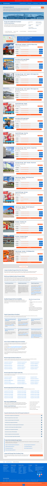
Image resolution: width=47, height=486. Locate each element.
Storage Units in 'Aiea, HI (20, 365)
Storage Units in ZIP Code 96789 (35, 394)
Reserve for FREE (21, 14)
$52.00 (41, 182)
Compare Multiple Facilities (13, 14)
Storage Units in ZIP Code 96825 (8, 397)
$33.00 (41, 228)
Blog (40, 3)
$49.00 (41, 108)
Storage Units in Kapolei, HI (8, 363)
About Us (44, 3)
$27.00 (41, 243)
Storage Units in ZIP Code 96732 (35, 397)
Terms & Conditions (30, 471)
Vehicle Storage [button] (35, 3)
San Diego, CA (25, 472)
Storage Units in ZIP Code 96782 (8, 392)
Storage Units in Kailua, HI (20, 368)
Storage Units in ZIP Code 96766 (21, 397)
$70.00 (41, 184)
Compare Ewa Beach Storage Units (36, 455)
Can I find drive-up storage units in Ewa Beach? (11, 422)
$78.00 (41, 256)
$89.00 (41, 82)
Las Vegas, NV (20, 471)
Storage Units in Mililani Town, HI (8, 380)
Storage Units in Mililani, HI (34, 365)
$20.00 (41, 93)
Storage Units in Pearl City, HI (8, 365)
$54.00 (41, 110)
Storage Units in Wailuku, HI (34, 383)
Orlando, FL (24, 471)
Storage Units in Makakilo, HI (34, 363)
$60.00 (41, 112)
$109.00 (41, 51)
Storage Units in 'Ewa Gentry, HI (35, 380)
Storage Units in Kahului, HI (21, 380)
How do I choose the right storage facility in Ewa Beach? (12, 436)
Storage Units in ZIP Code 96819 (21, 392)
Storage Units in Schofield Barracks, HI (9, 383)
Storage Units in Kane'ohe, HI (34, 378)
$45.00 (41, 156)
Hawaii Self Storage (9, 461)
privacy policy (43, 483)
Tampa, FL (20, 472)
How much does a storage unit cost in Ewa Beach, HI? (12, 415)
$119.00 (41, 123)
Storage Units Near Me (23, 3)
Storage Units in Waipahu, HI (21, 363)
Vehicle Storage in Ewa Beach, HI (36, 329)
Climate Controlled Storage (13, 467)
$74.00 (41, 197)
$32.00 (41, 95)
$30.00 (41, 154)
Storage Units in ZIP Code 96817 (35, 392)
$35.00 (41, 97)
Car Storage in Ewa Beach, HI (34, 334)
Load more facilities (24, 266)
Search (42, 7)
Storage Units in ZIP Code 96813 (8, 394)
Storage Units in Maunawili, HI (8, 368)
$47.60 (41, 49)
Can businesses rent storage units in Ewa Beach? (11, 429)
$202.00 (41, 125)
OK (23, 484)
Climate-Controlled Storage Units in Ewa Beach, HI (36, 287)
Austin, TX (24, 473)
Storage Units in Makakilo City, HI (21, 383)
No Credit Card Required (33, 14)
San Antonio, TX (20, 473)
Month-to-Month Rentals (12, 15)
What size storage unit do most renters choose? (11, 417)
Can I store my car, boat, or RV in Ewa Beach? (11, 431)
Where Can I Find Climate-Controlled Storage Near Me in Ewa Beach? (14, 424)
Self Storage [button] (29, 3)
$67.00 (41, 64)
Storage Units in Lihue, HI (34, 368)
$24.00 (41, 241)
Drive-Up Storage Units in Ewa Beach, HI (16, 346)
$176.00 (41, 167)
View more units (29, 55)
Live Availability (21, 15)
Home (4, 461)
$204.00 (41, 171)
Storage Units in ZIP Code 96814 (21, 394)
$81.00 (41, 200)
